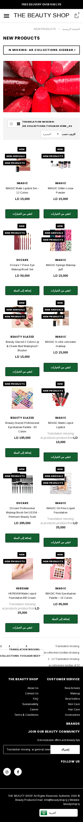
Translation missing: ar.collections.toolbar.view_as (47, 124)
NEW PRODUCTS (45, 29)
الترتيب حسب (68, 134)
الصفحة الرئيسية (71, 29)
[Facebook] (18, 772)
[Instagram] (7, 772)
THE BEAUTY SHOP (42, 15)
